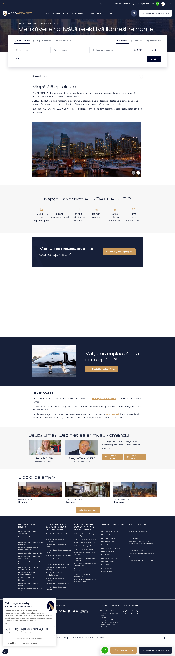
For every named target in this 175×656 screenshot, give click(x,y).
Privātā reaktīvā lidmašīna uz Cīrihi (30, 553)
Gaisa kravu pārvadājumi (137, 550)
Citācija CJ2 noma (107, 545)
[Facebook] (125, 612)
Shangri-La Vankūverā (104, 398)
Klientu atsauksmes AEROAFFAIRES (141, 560)
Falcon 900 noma (107, 565)
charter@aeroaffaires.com (109, 620)
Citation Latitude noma (109, 558)
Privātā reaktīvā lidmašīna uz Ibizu (57, 584)
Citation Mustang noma (109, 531)
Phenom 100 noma (108, 535)
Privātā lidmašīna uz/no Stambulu (85, 539)
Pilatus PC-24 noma (108, 541)
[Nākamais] (138, 173)
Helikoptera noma (135, 535)
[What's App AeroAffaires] (157, 4)
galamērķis (32, 23)
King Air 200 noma (107, 555)
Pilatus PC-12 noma (108, 538)
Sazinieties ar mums (76, 637)
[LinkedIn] (163, 4)
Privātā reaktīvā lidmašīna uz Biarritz (58, 555)
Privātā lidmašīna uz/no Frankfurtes (86, 546)
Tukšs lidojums (134, 557)
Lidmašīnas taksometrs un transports (141, 553)
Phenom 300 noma (108, 551)
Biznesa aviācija (134, 538)
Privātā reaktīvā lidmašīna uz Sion (57, 564)
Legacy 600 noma (107, 568)
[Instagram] (131, 612)
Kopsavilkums (39, 76)
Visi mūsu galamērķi (87, 510)
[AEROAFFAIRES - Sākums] (17, 13)
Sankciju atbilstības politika (94, 637)
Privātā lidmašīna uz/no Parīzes (84, 549)
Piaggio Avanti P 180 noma (110, 548)
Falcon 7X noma (106, 571)
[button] (155, 13)
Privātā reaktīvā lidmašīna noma (140, 531)
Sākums (21, 23)
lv (168, 4)
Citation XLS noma (107, 561)
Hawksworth (112, 414)
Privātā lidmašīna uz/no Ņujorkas (85, 543)
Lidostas (43, 23)
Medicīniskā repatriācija (137, 547)
